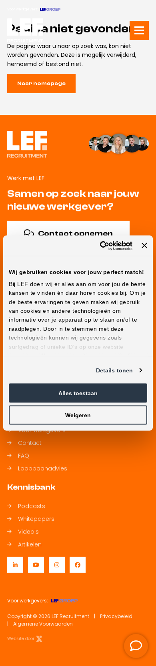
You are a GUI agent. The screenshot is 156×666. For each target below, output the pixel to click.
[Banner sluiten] (144, 245)
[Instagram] (57, 565)
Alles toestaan (78, 393)
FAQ (23, 455)
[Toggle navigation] (139, 30)
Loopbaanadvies (42, 468)
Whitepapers (36, 519)
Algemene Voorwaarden (43, 623)
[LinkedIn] (15, 565)
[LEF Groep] (50, 9)
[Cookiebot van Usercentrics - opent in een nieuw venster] (99, 245)
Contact (30, 443)
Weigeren (78, 415)
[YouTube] (36, 565)
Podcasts (31, 506)
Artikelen (30, 544)
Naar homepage (41, 83)
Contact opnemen (75, 233)
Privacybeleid (116, 616)
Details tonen (114, 370)
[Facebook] (78, 565)
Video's (28, 531)
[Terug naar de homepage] (25, 30)
